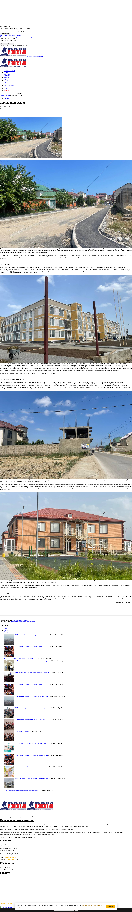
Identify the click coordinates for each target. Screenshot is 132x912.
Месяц (6, 632)
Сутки (5, 628)
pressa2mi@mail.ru (11, 857)
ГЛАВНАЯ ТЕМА (9, 71)
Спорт (5, 82)
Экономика (7, 75)
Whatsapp (11, 859)
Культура (6, 80)
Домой (2, 95)
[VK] (9, 111)
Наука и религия (9, 85)
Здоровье (6, 84)
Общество (7, 77)
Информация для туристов (20, 620)
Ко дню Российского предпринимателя (23, 621)
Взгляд (6, 72)
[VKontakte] (5, 878)
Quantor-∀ (25, 900)
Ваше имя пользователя (24, 30)
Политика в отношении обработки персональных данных (17, 37)
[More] (16, 111)
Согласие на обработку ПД (7, 903)
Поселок (7, 95)
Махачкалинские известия (17, 820)
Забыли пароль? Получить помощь (10, 35)
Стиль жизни (8, 87)
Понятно (110, 906)
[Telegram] (3, 111)
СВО (5, 88)
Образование (8, 79)
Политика (7, 74)
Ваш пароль (20, 31)
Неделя (6, 630)
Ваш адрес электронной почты (26, 42)
